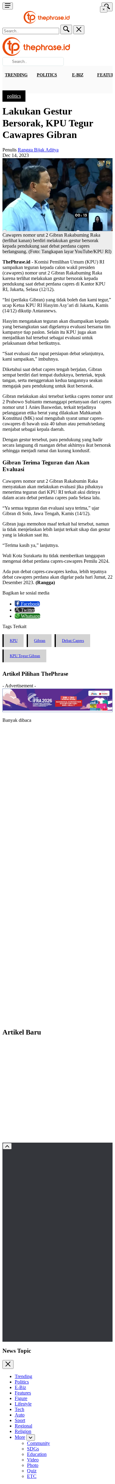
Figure (21, 1398)
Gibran (39, 640)
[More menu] (7, 5)
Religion (23, 1431)
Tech (19, 1409)
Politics (47, 75)
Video (33, 1459)
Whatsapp (30, 616)
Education (37, 1454)
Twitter (27, 610)
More (20, 1437)
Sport (20, 1420)
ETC (31, 1476)
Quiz (31, 1470)
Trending (16, 75)
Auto (20, 1414)
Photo (32, 1465)
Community (38, 1443)
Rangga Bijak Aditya (38, 149)
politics (14, 96)
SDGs (33, 1448)
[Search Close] (78, 29)
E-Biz (77, 75)
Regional (23, 1425)
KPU (13, 640)
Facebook (30, 603)
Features (23, 1392)
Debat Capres (73, 640)
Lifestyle (23, 1403)
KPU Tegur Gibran (25, 655)
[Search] (66, 29)
